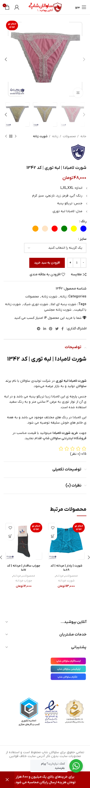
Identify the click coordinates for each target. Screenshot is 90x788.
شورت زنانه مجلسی (58, 310)
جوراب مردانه (23, 581)
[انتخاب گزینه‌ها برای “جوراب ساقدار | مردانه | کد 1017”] (10, 536)
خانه (83, 136)
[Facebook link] (62, 329)
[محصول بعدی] (6, 136)
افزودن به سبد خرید (47, 263)
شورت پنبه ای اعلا (63, 304)
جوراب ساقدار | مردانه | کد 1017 (23, 568)
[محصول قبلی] (15, 136)
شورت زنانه (40, 136)
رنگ (83, 221)
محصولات (69, 136)
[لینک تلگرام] (39, 329)
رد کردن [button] (7, 779)
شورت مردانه (66, 581)
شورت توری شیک (36, 304)
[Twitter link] (57, 329)
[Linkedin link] (45, 329)
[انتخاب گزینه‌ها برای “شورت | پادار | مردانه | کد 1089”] (53, 536)
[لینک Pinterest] (51, 329)
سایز (83, 239)
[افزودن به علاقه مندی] (53, 527)
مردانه (60, 576)
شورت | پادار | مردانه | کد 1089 (66, 568)
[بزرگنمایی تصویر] (78, 93)
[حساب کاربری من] (17, 7)
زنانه (54, 136)
